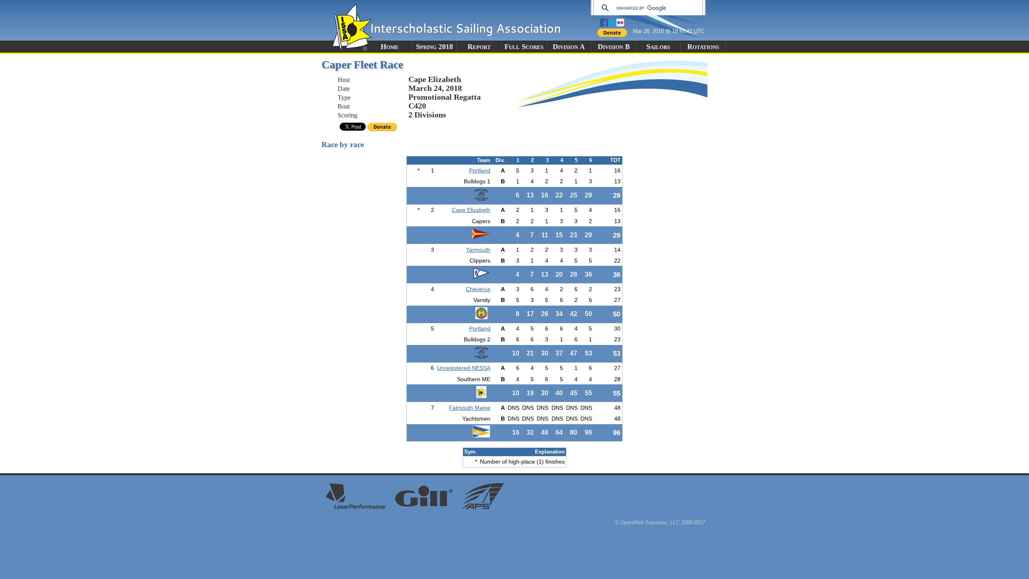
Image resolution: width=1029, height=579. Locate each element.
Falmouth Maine (469, 407)
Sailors (658, 47)
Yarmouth (478, 249)
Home (390, 47)
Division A (569, 47)
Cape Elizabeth (471, 210)
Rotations (703, 47)
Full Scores (523, 47)
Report (479, 47)
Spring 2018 (434, 47)
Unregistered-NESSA (463, 368)
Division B (614, 47)
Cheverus (478, 289)
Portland (479, 170)
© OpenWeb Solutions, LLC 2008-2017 (660, 522)
